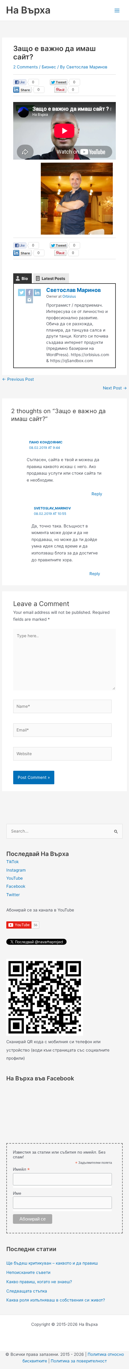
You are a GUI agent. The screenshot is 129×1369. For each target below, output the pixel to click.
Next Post (115, 388)
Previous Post (18, 379)
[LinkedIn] (37, 292)
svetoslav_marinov (52, 508)
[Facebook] (29, 292)
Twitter (13, 894)
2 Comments (25, 67)
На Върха (28, 10)
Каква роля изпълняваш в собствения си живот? (55, 1300)
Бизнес (49, 67)
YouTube (14, 878)
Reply (97, 493)
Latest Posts (53, 278)
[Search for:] (64, 831)
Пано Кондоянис (45, 442)
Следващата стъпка (26, 1291)
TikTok (12, 861)
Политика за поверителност (79, 1360)
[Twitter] (21, 292)
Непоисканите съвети (28, 1272)
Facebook (15, 886)
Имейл (21, 1169)
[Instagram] (29, 299)
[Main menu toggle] (117, 10)
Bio (25, 278)
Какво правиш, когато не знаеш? (39, 1281)
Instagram (16, 870)
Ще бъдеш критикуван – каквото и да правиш (52, 1263)
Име (17, 1193)
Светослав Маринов (73, 290)
